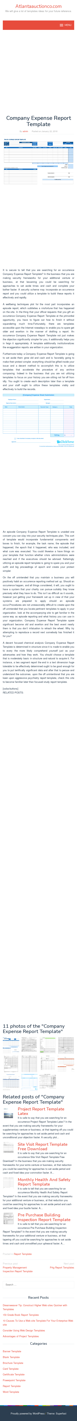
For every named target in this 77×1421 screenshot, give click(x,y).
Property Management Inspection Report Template (18, 1267)
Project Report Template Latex (41, 1111)
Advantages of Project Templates (21, 1336)
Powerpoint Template (14, 1380)
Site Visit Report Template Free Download (42, 1147)
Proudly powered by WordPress (28, 1413)
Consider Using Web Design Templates (24, 1330)
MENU (68, 25)
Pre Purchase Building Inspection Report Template (44, 1217)
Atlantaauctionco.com (38, 6)
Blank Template (11, 1357)
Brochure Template (13, 1363)
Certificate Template (13, 1374)
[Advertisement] (38, 72)
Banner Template (12, 1351)
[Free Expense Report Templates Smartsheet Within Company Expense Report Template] (66, 1064)
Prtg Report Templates (62, 1265)
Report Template (23, 1254)
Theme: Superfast (56, 1413)
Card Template (11, 1368)
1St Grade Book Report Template (21, 1315)
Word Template (11, 1392)
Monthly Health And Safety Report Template (44, 1182)
